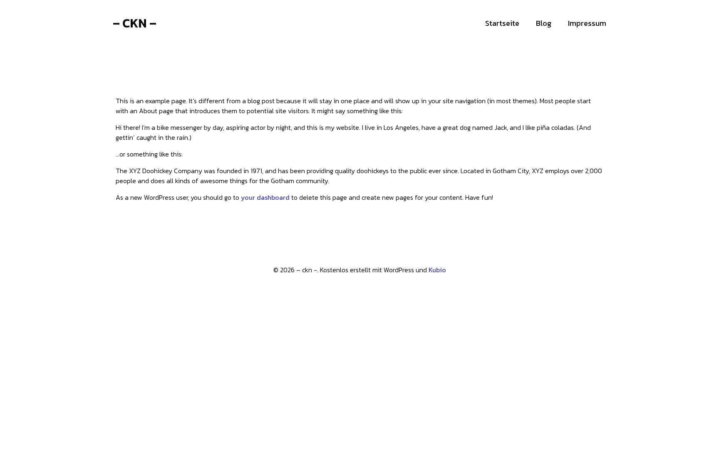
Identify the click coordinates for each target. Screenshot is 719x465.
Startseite (502, 23)
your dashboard (265, 197)
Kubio (437, 270)
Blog (543, 23)
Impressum (587, 23)
